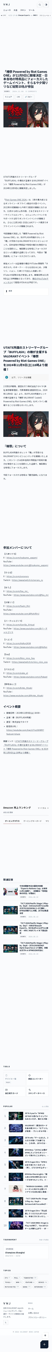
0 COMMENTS (31, 91)
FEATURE (30, 1282)
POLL (17, 1278)
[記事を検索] (39, 4)
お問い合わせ (33, 1313)
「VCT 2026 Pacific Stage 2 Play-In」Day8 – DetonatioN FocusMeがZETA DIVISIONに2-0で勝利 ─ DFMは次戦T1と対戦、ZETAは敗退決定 (34, 908)
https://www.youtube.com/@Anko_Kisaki (23, 695)
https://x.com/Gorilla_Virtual (21, 624)
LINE (18, 97)
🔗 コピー (28, 97)
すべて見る (42, 808)
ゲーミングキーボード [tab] (32, 821)
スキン (23, 10)
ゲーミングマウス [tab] (12, 821)
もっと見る (45, 1106)
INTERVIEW (40, 1287)
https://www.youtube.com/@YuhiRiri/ (21, 613)
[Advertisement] (26, 511)
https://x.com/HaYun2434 (19, 643)
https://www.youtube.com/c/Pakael (30, 676)
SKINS (26, 1287)
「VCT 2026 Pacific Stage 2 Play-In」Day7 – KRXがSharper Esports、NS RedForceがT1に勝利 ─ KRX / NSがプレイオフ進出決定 (34, 928)
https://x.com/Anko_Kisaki (19, 687)
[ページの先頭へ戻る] (45, 1335)
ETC (7, 1278)
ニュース (7, 10)
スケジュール (45, 15)
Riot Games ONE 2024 (15, 199)
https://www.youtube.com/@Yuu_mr (31, 595)
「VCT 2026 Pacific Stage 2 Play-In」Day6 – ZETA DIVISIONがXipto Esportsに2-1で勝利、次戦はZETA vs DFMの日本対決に (34, 947)
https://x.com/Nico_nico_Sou (21, 658)
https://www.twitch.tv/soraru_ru (27, 580)
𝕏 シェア (8, 97)
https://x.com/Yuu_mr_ (18, 591)
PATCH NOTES (12, 1287)
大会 (15, 10)
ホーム (31, 1308)
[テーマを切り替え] (46, 4)
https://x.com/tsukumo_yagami (22, 557)
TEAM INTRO (30, 1278)
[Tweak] (44, 1344)
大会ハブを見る (44, 1240)
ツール (31, 10)
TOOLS (8, 1282)
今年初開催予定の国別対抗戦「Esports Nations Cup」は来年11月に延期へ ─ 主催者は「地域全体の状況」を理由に (34, 890)
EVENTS (7, 91)
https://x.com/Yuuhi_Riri (18, 606)
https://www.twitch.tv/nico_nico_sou (30, 662)
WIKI (18, 1282)
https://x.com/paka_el (17, 673)
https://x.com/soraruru (18, 576)
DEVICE (43, 1282)
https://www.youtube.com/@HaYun (30, 647)
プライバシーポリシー (37, 1317)
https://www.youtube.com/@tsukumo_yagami (25, 565)
